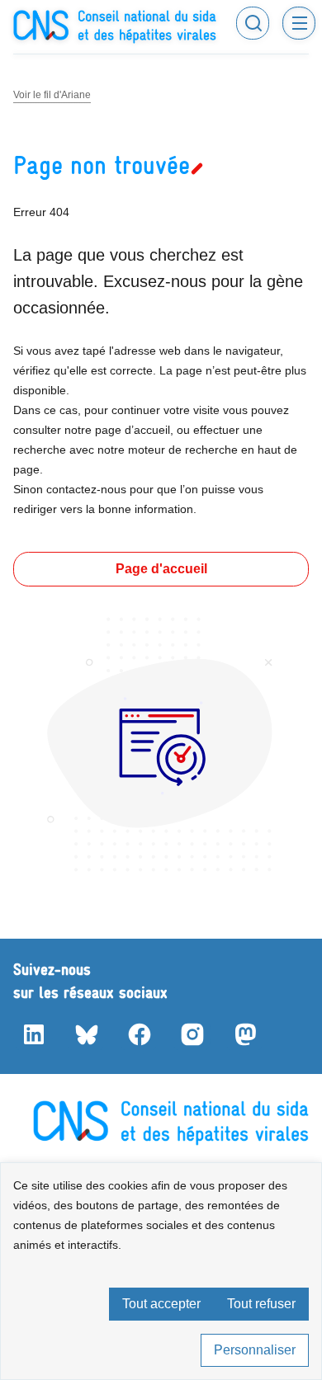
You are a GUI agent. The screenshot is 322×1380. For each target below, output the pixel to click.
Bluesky (86, 1034)
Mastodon (244, 1034)
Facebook (139, 1034)
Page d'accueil (161, 569)
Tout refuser (261, 1304)
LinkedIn (33, 1034)
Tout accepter (161, 1304)
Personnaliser (255, 1350)
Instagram (191, 1034)
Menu (298, 23)
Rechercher (252, 23)
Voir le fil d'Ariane (52, 95)
